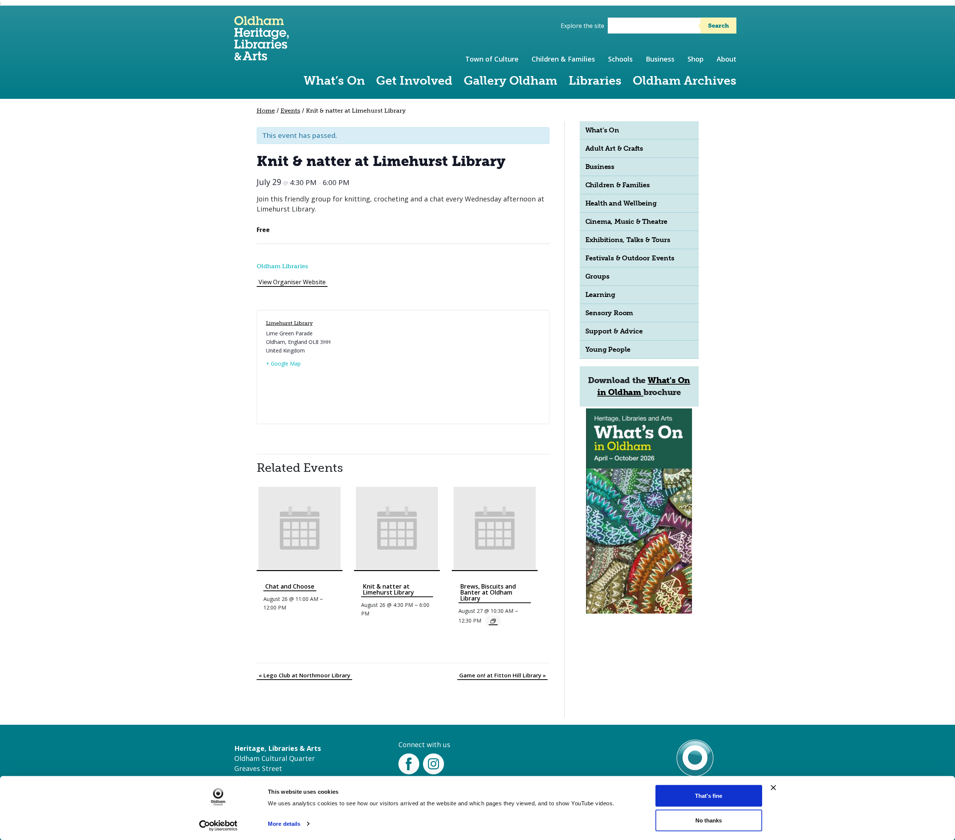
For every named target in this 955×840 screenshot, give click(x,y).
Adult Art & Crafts (614, 148)
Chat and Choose (289, 586)
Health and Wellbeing (621, 203)
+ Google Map (283, 363)
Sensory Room (609, 313)
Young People (608, 349)
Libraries (595, 80)
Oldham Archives (684, 80)
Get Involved (414, 80)
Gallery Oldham (510, 80)
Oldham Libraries (282, 266)
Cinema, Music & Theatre (626, 221)
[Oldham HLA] (261, 57)
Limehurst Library (289, 323)
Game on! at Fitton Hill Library (502, 675)
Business (660, 58)
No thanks (708, 820)
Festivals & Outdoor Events (629, 258)
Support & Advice (614, 331)
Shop (696, 58)
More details (284, 824)
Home (266, 110)
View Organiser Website (292, 282)
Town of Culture (492, 58)
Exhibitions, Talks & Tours (627, 240)
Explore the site (582, 26)
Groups (597, 276)
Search (718, 25)
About (726, 58)
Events (290, 110)
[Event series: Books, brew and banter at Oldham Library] (493, 621)
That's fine (708, 796)
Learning (600, 295)
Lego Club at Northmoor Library (304, 675)
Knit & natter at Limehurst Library (388, 589)
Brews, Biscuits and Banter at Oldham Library (488, 592)
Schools (620, 58)
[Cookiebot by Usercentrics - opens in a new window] (218, 825)
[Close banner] (773, 787)
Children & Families (563, 58)
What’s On (334, 80)
